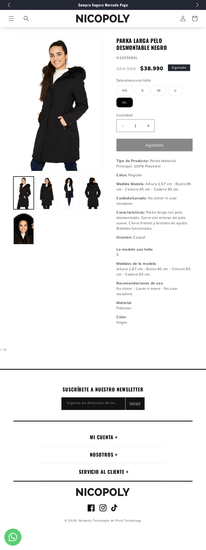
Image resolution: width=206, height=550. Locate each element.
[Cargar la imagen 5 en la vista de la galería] (23, 228)
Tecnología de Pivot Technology (117, 520)
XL (127, 103)
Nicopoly (85, 520)
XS (127, 91)
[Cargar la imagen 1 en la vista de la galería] (23, 193)
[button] (26, 18)
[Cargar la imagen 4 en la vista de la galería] (93, 193)
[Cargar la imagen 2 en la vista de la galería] (46, 193)
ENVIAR (135, 403)
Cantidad (124, 115)
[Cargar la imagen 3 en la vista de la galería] (70, 193)
